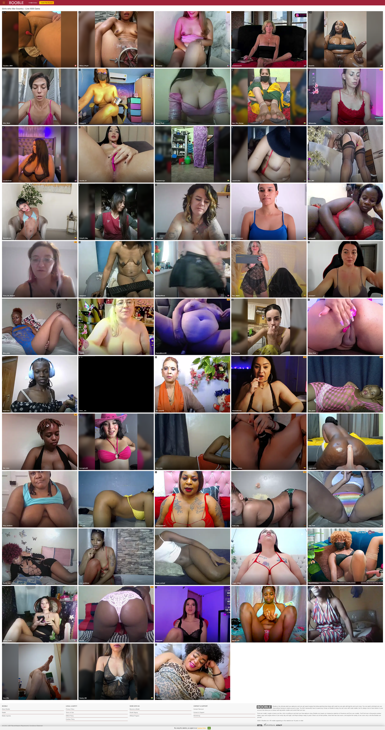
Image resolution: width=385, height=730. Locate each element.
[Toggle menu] (4, 2)
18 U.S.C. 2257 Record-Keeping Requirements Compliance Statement (22, 726)
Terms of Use (70, 712)
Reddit (4, 712)
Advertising (197, 716)
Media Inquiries (6, 716)
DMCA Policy (70, 716)
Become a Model (134, 709)
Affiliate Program (134, 716)
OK (209, 728)
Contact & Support (199, 712)
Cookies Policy (70, 719)
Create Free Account (47, 3)
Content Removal (199, 709)
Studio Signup (134, 712)
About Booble (6, 709)
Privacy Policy (70, 709)
